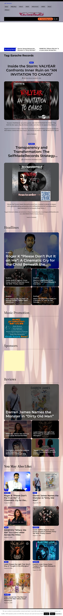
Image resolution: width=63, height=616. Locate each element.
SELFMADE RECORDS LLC (35, 130)
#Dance (7, 10)
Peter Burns (29, 78)
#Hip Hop (13, 6)
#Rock (21, 6)
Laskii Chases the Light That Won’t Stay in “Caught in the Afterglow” (44, 433)
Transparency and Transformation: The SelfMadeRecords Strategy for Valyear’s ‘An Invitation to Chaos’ (31, 155)
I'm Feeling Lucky (46, 19)
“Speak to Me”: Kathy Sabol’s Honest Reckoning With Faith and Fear (44, 452)
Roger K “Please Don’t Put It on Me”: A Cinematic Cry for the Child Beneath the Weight (31, 262)
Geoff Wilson (42, 128)
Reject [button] (52, 613)
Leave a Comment (31, 134)
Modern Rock (16, 130)
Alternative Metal (13, 212)
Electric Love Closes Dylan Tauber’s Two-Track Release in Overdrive (44, 282)
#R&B (27, 6)
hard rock (49, 128)
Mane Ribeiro (8, 130)
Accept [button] (46, 613)
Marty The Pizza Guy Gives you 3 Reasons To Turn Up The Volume (44, 300)
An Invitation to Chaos (14, 128)
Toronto (36, 214)
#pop (6, 6)
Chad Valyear (24, 128)
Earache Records (33, 128)
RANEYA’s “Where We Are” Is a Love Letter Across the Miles (27, 50)
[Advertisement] (31, 35)
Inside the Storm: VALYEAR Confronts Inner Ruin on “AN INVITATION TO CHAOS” (31, 70)
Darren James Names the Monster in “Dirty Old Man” (30, 414)
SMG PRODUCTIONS (48, 130)
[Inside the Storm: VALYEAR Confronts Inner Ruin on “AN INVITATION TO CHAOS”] (31, 100)
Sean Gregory (23, 130)
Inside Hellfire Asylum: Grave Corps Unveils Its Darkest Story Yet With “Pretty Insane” (49, 51)
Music (31, 62)
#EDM (43, 6)
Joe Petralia (55, 128)
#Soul (49, 6)
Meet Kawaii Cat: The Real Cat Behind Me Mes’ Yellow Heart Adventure (17, 300)
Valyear (57, 130)
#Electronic (35, 6)
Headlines (31, 144)
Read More (58, 614)
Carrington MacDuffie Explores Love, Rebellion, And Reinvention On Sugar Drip (17, 452)
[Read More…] (52, 125)
